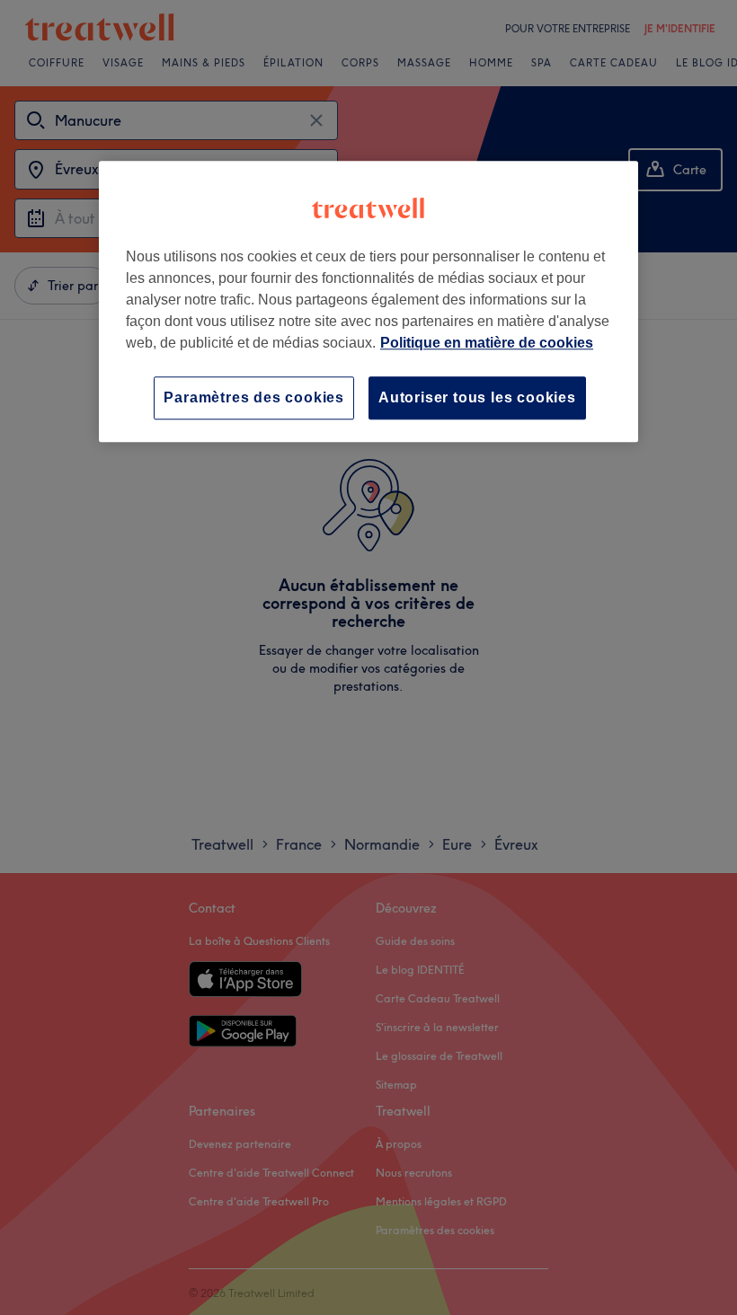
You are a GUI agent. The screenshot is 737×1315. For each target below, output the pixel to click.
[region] (368, 301)
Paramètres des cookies (254, 397)
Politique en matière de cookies (486, 342)
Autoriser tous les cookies (477, 397)
